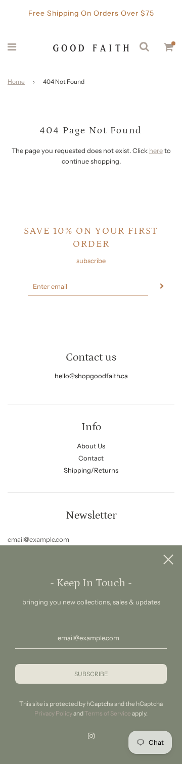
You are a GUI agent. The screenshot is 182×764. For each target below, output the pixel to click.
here (156, 150)
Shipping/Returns (91, 470)
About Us (91, 446)
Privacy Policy (53, 713)
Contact (91, 458)
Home (16, 81)
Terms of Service (107, 713)
